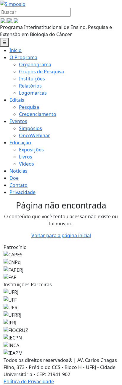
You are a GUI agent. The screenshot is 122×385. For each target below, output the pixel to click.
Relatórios (30, 85)
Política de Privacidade (29, 381)
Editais (16, 100)
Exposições (31, 149)
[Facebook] (3, 20)
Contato (18, 185)
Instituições (32, 78)
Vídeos (26, 164)
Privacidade (22, 192)
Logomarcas (33, 93)
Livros (25, 156)
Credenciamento (37, 114)
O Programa (23, 57)
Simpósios (30, 128)
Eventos (18, 121)
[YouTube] (10, 20)
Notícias (18, 171)
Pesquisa (29, 107)
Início (15, 50)
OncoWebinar (34, 135)
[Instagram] (15, 20)
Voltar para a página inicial (61, 235)
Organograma (35, 64)
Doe (14, 178)
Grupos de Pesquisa (41, 71)
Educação (20, 142)
